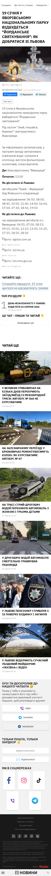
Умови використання (25, 818)
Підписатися (28, 759)
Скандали (6, 5)
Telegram (28, 717)
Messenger (27, 726)
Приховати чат (25, 323)
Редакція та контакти (25, 822)
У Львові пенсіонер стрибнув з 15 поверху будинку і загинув (25, 612)
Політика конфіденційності (25, 829)
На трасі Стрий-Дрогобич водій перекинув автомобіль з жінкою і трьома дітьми (25, 508)
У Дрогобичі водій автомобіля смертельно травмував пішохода (25, 561)
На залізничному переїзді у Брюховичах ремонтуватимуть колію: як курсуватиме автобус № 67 (25, 453)
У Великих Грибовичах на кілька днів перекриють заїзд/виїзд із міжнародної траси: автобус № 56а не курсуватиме (23, 395)
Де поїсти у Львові (23, 5)
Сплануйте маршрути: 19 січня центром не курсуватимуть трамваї (25, 286)
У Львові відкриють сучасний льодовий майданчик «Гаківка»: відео (25, 663)
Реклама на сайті (25, 825)
